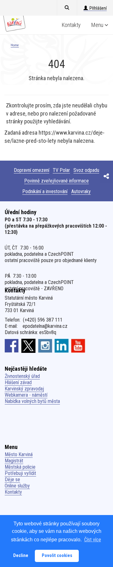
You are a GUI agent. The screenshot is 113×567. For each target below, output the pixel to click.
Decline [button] (20, 555)
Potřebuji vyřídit (20, 473)
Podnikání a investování (44, 191)
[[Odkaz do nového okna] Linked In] (62, 346)
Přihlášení (98, 8)
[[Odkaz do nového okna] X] (28, 346)
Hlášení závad (18, 382)
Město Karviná (19, 454)
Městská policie (20, 467)
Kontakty (71, 25)
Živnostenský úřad (22, 376)
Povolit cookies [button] (57, 555)
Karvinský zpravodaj (24, 389)
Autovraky (81, 191)
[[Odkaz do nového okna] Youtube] (78, 346)
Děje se (12, 479)
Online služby (17, 486)
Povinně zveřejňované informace (56, 181)
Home (15, 45)
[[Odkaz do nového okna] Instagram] (45, 346)
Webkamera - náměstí (26, 395)
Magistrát (14, 461)
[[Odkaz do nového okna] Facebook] (12, 346)
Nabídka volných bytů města (32, 401)
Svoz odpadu (86, 170)
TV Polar (61, 170)
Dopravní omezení (31, 170)
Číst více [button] (92, 540)
